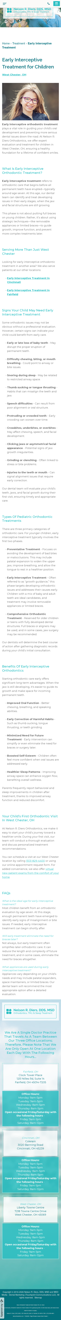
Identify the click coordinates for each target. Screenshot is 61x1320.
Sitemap (38, 1297)
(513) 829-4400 (35, 860)
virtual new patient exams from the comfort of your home (30, 873)
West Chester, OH (14, 74)
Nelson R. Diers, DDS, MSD (36, 1291)
